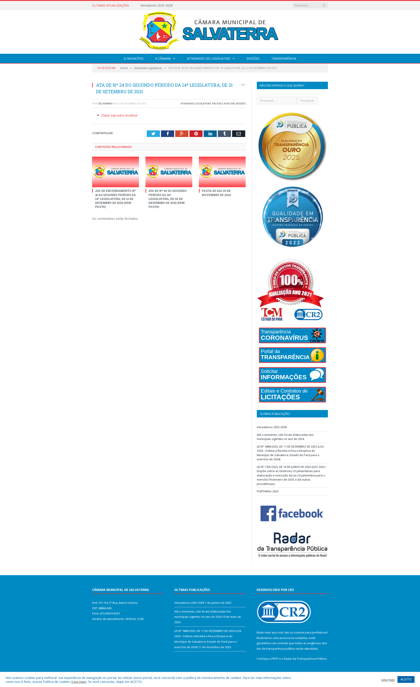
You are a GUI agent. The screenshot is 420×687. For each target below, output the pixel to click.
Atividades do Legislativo (208, 58)
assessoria (286, 638)
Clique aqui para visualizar (119, 115)
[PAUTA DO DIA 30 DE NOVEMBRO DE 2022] (222, 172)
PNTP (274, 659)
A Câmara (163, 58)
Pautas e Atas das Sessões (229, 103)
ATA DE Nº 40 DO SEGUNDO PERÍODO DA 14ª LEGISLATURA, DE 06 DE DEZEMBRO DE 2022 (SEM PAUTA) (168, 199)
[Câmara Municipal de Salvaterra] (210, 30)
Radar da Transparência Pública (305, 659)
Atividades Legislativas (196, 103)
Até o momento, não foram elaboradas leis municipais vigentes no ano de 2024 (190, 5)
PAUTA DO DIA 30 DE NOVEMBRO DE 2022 (216, 193)
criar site (283, 632)
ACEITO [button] (406, 679)
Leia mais (79, 682)
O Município (134, 58)
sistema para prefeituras (310, 632)
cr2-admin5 (105, 103)
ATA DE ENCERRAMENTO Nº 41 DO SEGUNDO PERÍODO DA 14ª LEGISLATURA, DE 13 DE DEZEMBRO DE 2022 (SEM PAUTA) (115, 199)
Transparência (283, 58)
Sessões (253, 58)
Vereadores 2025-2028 (272, 427)
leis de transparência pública (276, 649)
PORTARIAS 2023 (267, 491)
